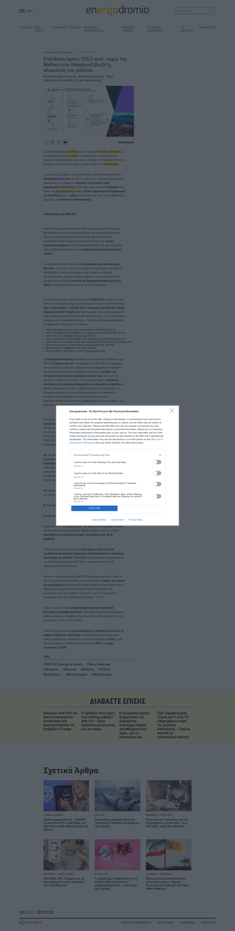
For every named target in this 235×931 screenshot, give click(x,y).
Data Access (117, 519)
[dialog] (117, 465)
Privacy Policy (136, 519)
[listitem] (117, 455)
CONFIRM (94, 508)
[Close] (173, 412)
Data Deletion (99, 519)
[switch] (157, 462)
